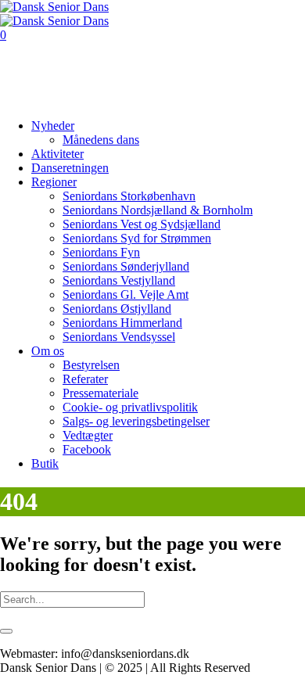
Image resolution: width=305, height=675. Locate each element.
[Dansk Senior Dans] (54, 13)
